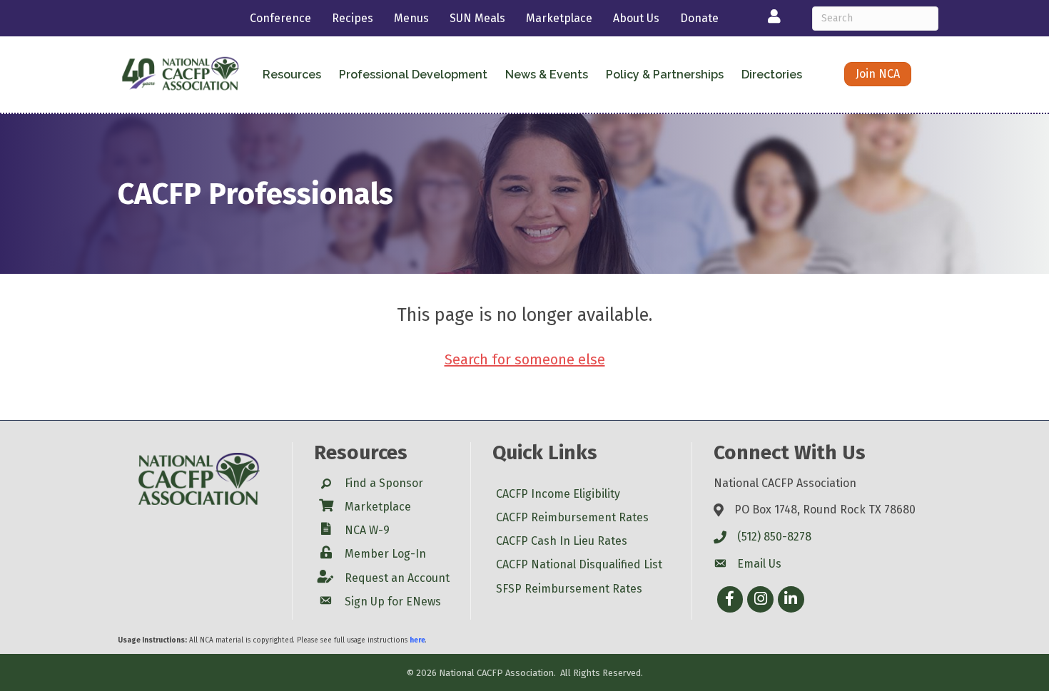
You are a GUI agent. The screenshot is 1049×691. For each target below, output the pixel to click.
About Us (636, 18)
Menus (411, 18)
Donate (699, 18)
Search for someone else (525, 359)
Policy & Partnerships (665, 74)
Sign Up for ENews (393, 601)
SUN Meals (477, 18)
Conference (280, 18)
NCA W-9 (367, 530)
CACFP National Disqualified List (579, 564)
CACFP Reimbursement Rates (572, 517)
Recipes (352, 18)
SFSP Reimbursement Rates (569, 588)
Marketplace (559, 18)
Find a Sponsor (384, 483)
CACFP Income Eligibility (558, 494)
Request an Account (397, 578)
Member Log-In (385, 554)
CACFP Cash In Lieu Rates (561, 541)
